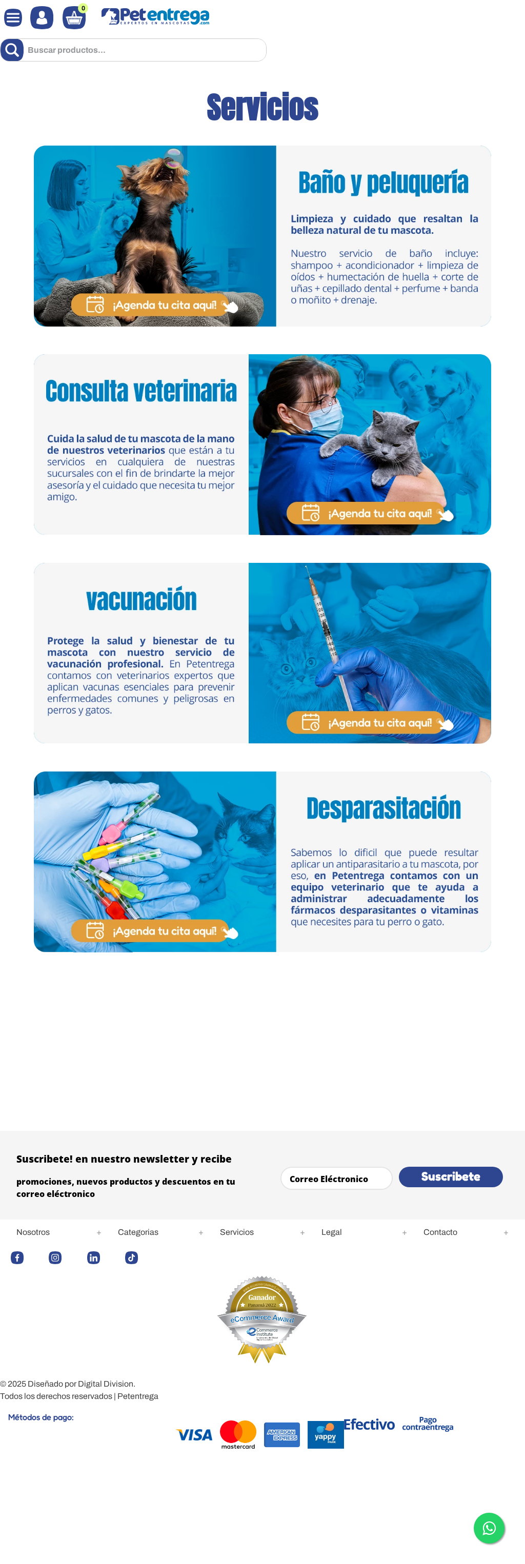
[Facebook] (27, 1257)
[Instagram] (65, 1257)
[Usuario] (41, 17)
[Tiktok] (141, 1257)
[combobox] (133, 50)
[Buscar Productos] (14, 50)
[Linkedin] (103, 1257)
